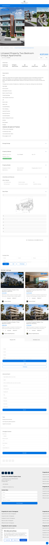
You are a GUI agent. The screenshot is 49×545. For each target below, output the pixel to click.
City (4, 394)
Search (24, 409)
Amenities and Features (8, 177)
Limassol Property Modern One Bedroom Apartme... (10, 290)
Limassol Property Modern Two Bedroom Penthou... (34, 322)
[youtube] (10, 461)
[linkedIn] (7, 461)
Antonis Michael (7, 301)
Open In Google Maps (7, 158)
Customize (8, 540)
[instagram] (13, 461)
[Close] (27, 530)
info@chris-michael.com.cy (8, 486)
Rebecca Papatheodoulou (9, 333)
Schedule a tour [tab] (36, 339)
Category (5, 397)
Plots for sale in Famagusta (7, 520)
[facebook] (4, 461)
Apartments (6, 47)
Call (13, 263)
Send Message (19, 503)
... (44, 328)
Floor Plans (5, 191)
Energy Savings (6, 143)
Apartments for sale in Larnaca (8, 528)
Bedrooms (5, 385)
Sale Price (4, 433)
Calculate (24, 453)
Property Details (6, 165)
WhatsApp (22, 263)
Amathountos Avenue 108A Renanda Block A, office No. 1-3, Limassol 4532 (10, 480)
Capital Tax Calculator (7, 423)
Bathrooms (5, 406)
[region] (15, 536)
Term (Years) (5, 443)
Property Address (7, 151)
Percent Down (5, 438)
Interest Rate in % (6, 447)
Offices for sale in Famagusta (8, 522)
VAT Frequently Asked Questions (9, 421)
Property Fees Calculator (7, 419)
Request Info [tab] (12, 339)
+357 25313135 (5, 484)
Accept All (23, 540)
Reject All (16, 540)
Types (4, 379)
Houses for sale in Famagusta (8, 516)
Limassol (11, 47)
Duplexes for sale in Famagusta (8, 518)
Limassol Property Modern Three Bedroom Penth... (10, 322)
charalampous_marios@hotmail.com (35, 240)
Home (2, 47)
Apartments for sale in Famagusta (9, 513)
